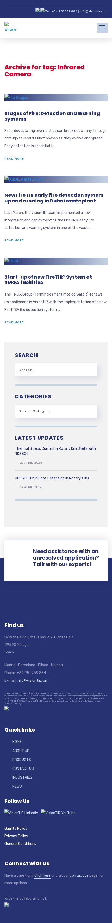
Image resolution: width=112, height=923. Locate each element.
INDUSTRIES (22, 777)
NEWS (17, 786)
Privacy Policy (16, 836)
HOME (17, 742)
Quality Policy (15, 828)
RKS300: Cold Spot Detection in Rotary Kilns (52, 478)
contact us (79, 875)
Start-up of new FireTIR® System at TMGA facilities (48, 280)
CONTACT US (23, 768)
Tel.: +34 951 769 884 (61, 11)
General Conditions (20, 844)
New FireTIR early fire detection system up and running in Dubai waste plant (54, 198)
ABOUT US (20, 751)
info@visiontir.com (94, 11)
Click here (42, 875)
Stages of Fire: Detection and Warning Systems (52, 116)
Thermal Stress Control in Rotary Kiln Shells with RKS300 (55, 451)
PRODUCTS (21, 760)
